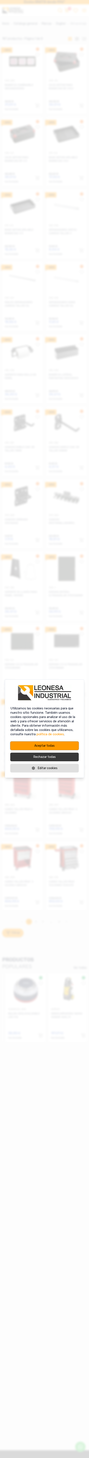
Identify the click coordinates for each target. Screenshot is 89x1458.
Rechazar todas (44, 757)
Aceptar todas (44, 746)
